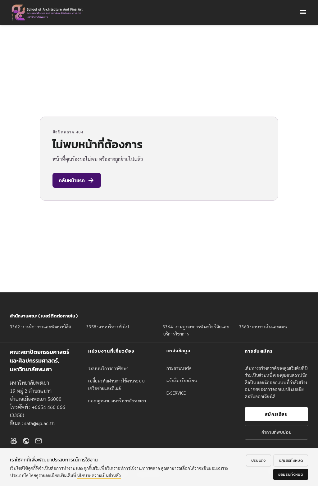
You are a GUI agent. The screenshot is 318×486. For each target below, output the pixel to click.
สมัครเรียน (276, 414)
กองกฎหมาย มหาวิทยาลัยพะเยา (117, 400)
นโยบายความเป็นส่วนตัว (99, 475)
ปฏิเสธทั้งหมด (291, 460)
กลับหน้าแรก (77, 180)
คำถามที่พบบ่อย (276, 432)
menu (303, 12)
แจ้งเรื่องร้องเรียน (181, 380)
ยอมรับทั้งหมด (290, 474)
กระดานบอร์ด (179, 368)
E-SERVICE (176, 393)
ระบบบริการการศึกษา (108, 368)
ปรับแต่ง (258, 460)
